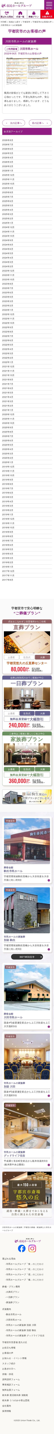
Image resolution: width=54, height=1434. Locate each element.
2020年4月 (7, 449)
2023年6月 (7, 292)
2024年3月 (7, 261)
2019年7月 (7, 488)
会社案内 (6, 1405)
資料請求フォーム (11, 1379)
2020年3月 (7, 453)
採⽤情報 (6, 1410)
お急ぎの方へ (9, 1368)
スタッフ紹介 (9, 1363)
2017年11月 (8, 575)
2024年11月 (8, 231)
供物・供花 (7, 1373)
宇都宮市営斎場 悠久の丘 (14, 1342)
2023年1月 (7, 309)
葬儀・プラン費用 (11, 1286)
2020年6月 (7, 440)
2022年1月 (7, 362)
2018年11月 (8, 523)
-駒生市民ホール (13, 1314)
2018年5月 (7, 549)
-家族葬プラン (12, 1302)
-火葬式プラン (12, 1291)
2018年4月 (7, 553)
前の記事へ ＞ (40, 122)
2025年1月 (7, 222)
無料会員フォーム (11, 1389)
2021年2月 (7, 405)
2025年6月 (7, 200)
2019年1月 (7, 514)
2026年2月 (7, 166)
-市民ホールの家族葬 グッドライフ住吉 (24, 1335)
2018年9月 (7, 531)
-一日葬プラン (12, 1296)
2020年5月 (7, 444)
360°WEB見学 (27, 956)
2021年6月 (7, 388)
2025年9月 (7, 187)
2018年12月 (8, 518)
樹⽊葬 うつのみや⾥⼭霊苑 (16, 1400)
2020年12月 (8, 414)
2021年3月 (7, 401)
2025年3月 (7, 214)
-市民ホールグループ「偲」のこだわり (24, 1274)
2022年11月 (8, 318)
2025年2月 (7, 218)
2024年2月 (7, 266)
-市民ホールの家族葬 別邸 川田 (20, 1324)
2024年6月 (7, 248)
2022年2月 (7, 357)
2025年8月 (7, 192)
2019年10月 (8, 475)
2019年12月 (8, 466)
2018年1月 (7, 566)
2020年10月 (8, 422)
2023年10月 (8, 279)
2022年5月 (7, 344)
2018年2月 (7, 562)
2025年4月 (7, 209)
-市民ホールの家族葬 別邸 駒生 (20, 1330)
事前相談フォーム (11, 1384)
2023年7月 (7, 288)
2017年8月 (7, 579)
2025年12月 (8, 174)
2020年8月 (7, 431)
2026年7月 (7, 144)
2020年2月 (7, 457)
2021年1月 (7, 409)
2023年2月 (7, 305)
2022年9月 (7, 327)
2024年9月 (7, 240)
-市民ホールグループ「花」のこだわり (24, 1269)
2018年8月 (7, 536)
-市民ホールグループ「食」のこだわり (24, 1263)
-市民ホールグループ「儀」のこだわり (24, 1279)
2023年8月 (7, 283)
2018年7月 (7, 540)
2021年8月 (7, 379)
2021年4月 (7, 396)
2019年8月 (7, 483)
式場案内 (6, 1308)
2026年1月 (7, 170)
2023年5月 (7, 296)
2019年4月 (7, 501)
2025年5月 (7, 205)
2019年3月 (7, 505)
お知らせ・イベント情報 (14, 1358)
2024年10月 (8, 235)
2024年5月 (7, 253)
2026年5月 (7, 153)
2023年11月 (8, 274)
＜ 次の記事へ (13, 122)
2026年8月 (7, 140)
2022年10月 (8, 322)
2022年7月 (7, 335)
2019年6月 (7, 492)
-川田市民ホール (13, 1319)
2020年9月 (7, 427)
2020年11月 (8, 418)
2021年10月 (8, 375)
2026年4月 (7, 157)
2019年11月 (8, 470)
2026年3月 (7, 161)
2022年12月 (8, 314)
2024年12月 (8, 227)
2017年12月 (8, 570)
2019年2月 (7, 510)
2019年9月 (7, 479)
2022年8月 (7, 331)
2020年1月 (7, 462)
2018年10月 (8, 527)
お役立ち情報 (9, 1347)
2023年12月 (8, 270)
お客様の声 (7, 1352)
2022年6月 (7, 340)
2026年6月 (7, 148)
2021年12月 (8, 366)
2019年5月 (7, 496)
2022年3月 (7, 353)
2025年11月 (8, 179)
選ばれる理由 (9, 1258)
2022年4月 (7, 348)
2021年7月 (7, 383)
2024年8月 (7, 244)
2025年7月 (7, 196)
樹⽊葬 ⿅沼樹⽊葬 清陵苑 (15, 1394)
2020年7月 (7, 436)
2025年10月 (8, 183)
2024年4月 (7, 257)
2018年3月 (7, 557)
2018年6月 (7, 544)
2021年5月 (7, 392)
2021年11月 (8, 370)
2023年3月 (7, 301)
